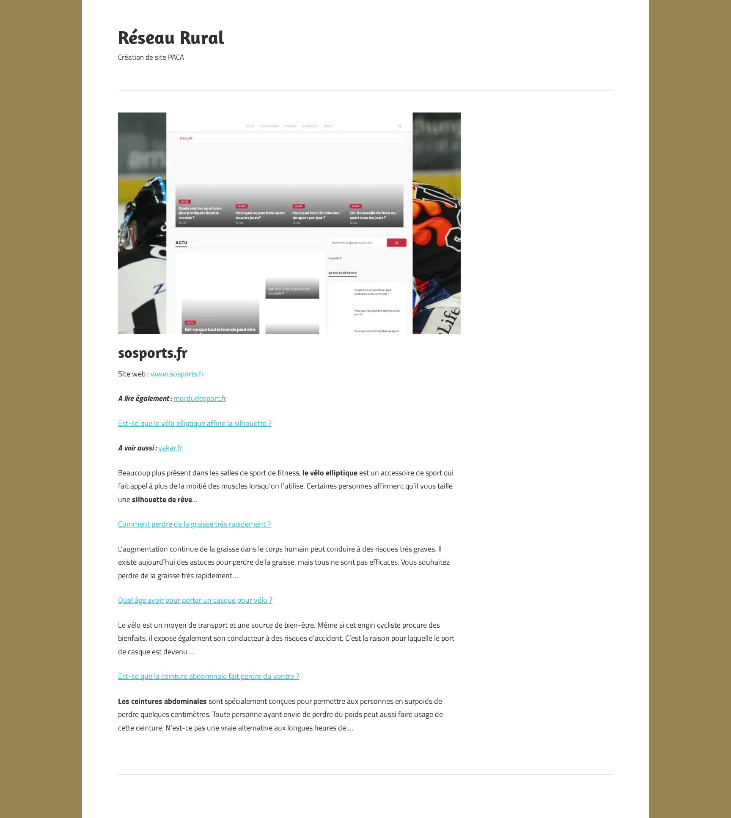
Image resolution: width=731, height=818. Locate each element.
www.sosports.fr (177, 373)
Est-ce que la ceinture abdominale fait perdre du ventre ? (208, 676)
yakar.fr (170, 447)
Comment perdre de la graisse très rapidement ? (194, 524)
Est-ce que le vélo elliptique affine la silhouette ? (195, 423)
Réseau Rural (171, 37)
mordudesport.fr (199, 398)
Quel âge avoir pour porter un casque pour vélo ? (195, 600)
